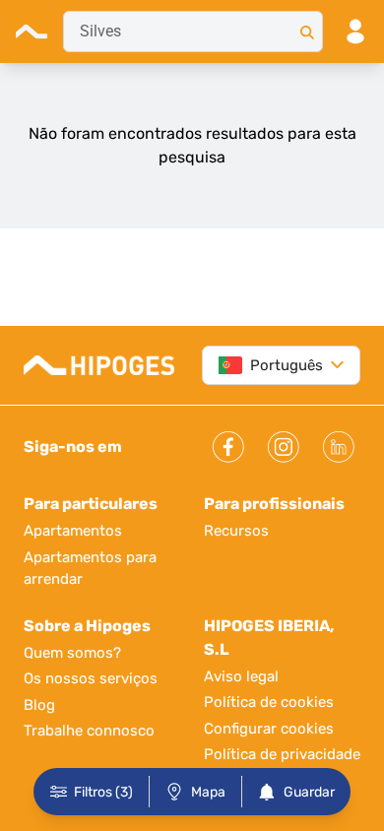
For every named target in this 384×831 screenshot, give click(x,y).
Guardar (309, 792)
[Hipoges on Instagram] (283, 447)
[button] (333, 365)
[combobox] (193, 31)
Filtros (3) (103, 792)
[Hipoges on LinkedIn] (338, 447)
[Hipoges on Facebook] (228, 447)
